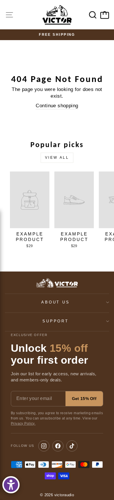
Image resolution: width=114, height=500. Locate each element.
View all (57, 158)
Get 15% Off (84, 398)
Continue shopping (57, 105)
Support (55, 321)
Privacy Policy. (23, 424)
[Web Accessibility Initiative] (11, 485)
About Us (55, 302)
